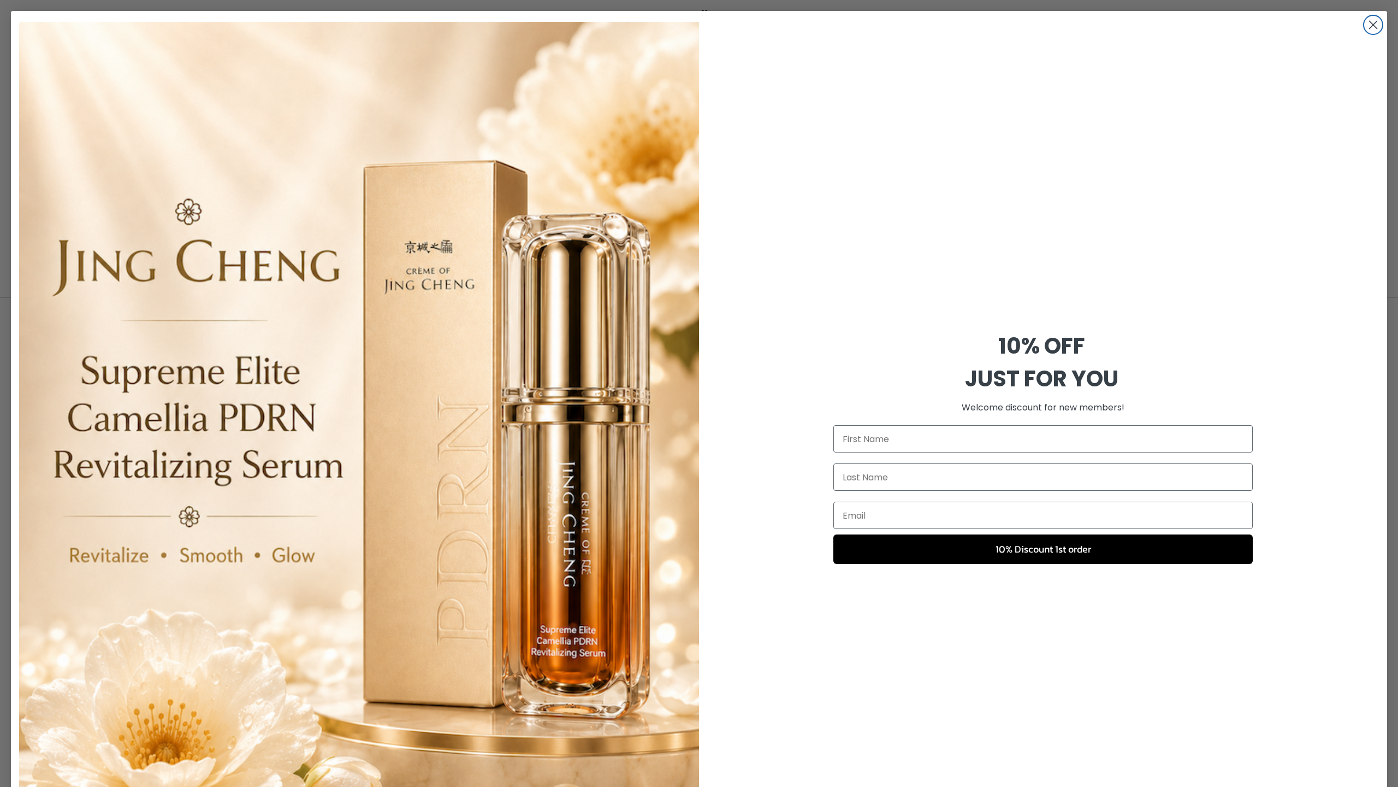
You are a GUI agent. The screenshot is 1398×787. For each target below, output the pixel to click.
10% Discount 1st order (1043, 549)
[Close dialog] (1373, 24)
